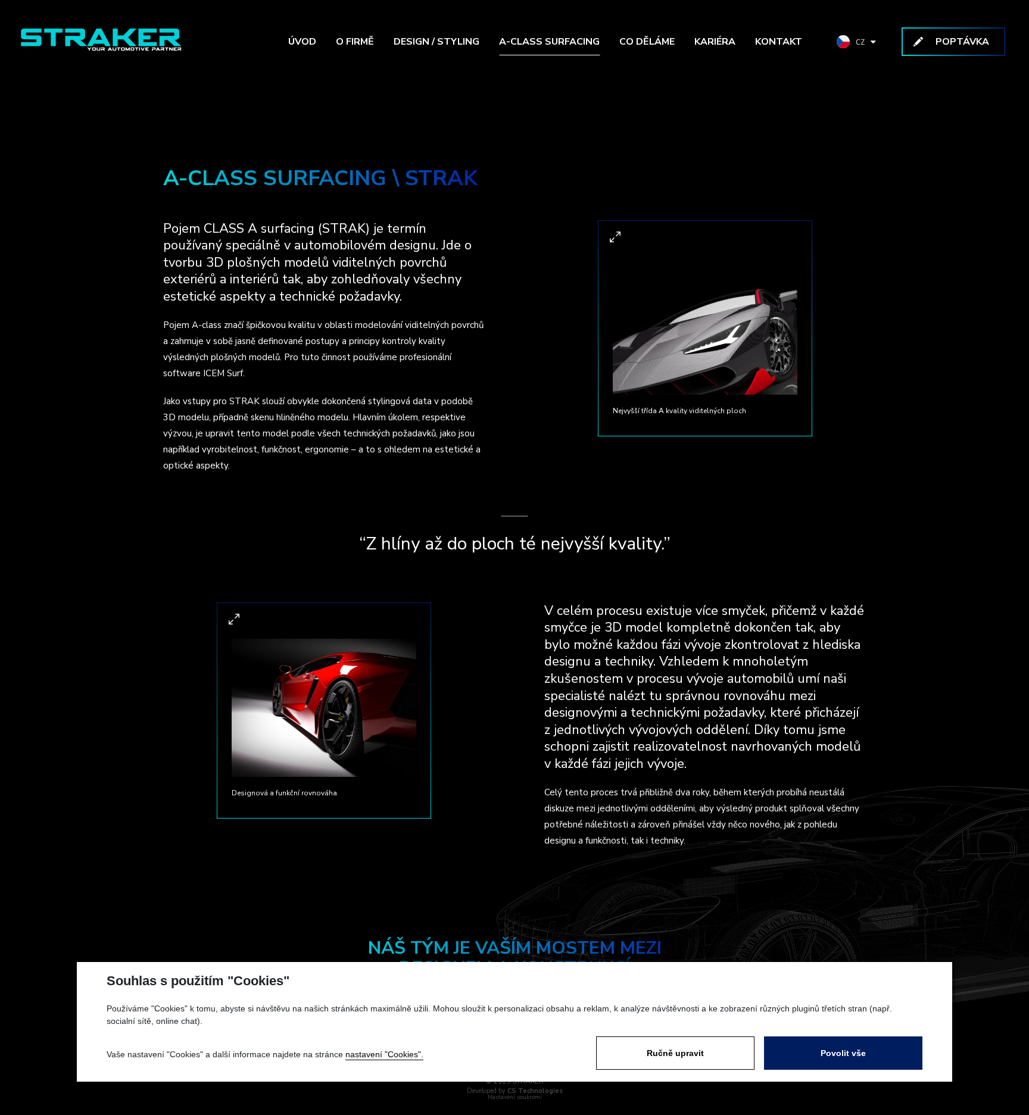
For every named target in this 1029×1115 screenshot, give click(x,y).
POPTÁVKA (962, 41)
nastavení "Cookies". (384, 1054)
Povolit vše (843, 1053)
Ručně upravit (675, 1053)
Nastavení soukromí (515, 1097)
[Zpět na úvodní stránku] (101, 40)
